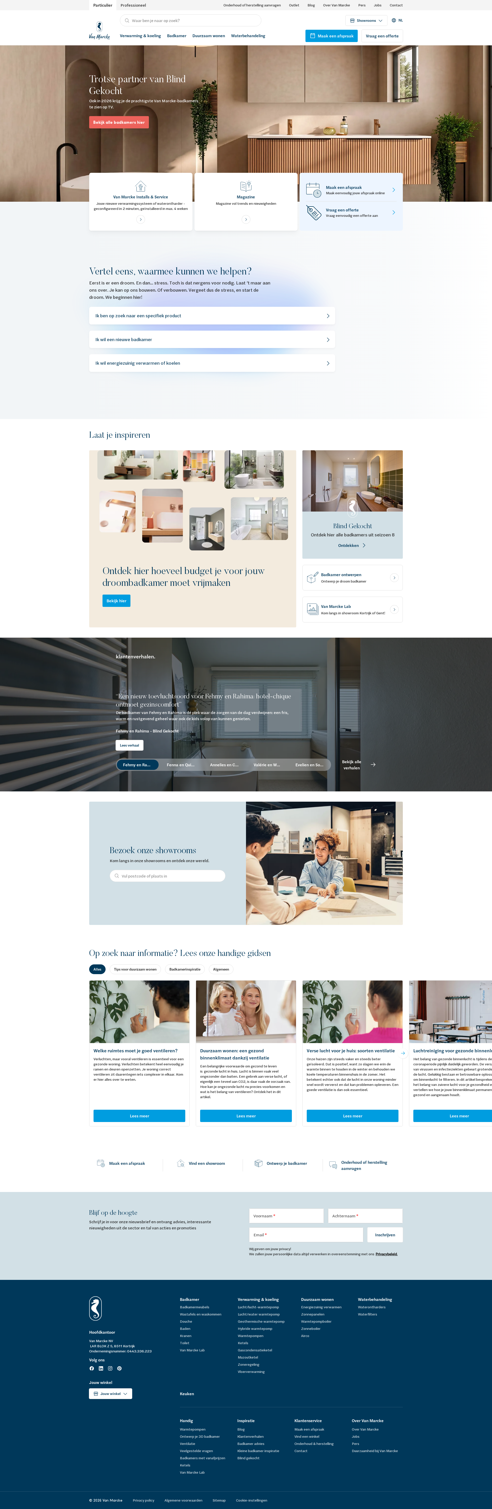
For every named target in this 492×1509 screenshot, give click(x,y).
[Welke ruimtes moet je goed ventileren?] (139, 1012)
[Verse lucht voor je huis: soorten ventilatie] (353, 1012)
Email (259, 1234)
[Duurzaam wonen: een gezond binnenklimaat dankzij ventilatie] (246, 1012)
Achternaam (344, 1215)
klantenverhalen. (135, 656)
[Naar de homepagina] (99, 29)
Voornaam (263, 1215)
